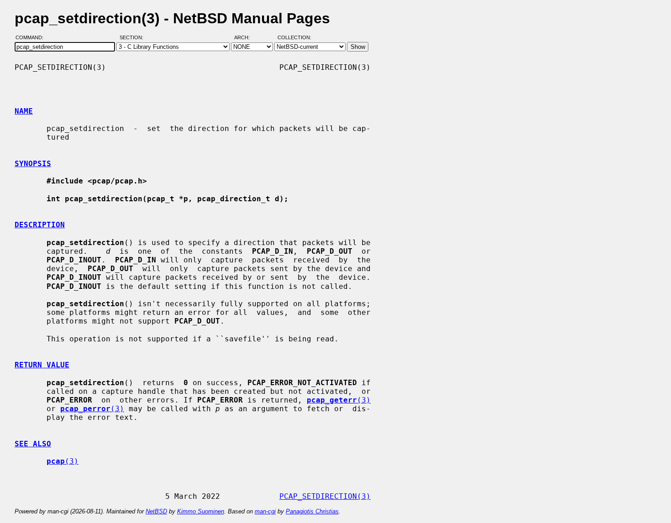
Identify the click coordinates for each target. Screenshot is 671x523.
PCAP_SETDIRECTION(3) (325, 496)
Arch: (246, 38)
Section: (133, 38)
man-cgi (265, 511)
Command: (32, 38)
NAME (24, 111)
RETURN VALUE (42, 365)
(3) (339, 400)
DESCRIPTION (40, 224)
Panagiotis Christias (312, 511)
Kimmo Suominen (200, 511)
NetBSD (156, 511)
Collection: (294, 38)
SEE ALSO (33, 443)
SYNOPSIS (33, 163)
